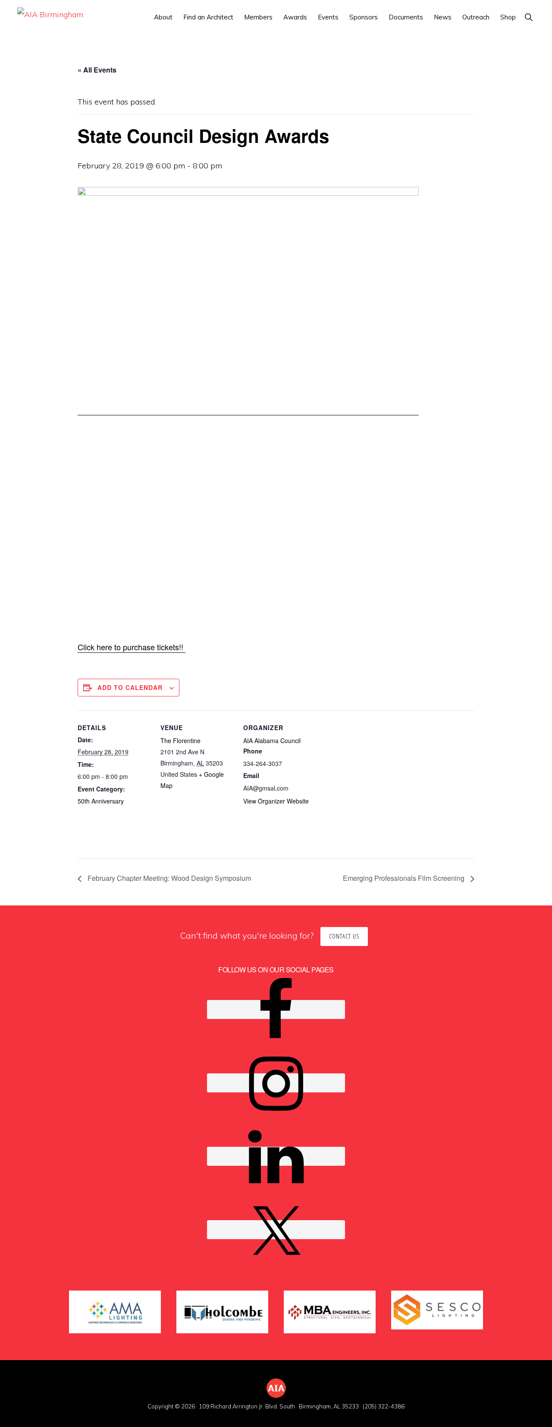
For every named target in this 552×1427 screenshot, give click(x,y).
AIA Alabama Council (272, 740)
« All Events (97, 70)
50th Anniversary (101, 801)
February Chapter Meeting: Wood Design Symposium (168, 878)
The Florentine (180, 740)
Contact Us (344, 936)
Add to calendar (130, 687)
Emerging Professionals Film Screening (404, 878)
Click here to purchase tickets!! (131, 646)
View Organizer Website (276, 801)
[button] (528, 17)
